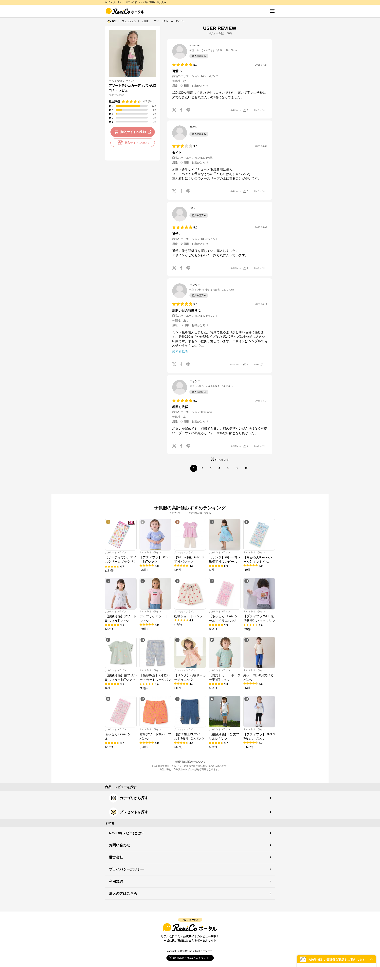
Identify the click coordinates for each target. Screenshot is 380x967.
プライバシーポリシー (126, 869)
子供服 (145, 21)
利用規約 (116, 881)
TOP (114, 21)
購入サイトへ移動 (133, 132)
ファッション (129, 21)
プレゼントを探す (134, 812)
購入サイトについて (137, 142)
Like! (259, 110)
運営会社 (116, 857)
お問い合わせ (119, 845)
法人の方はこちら (123, 893)
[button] (336, 959)
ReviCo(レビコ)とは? (126, 833)
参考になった (239, 110)
